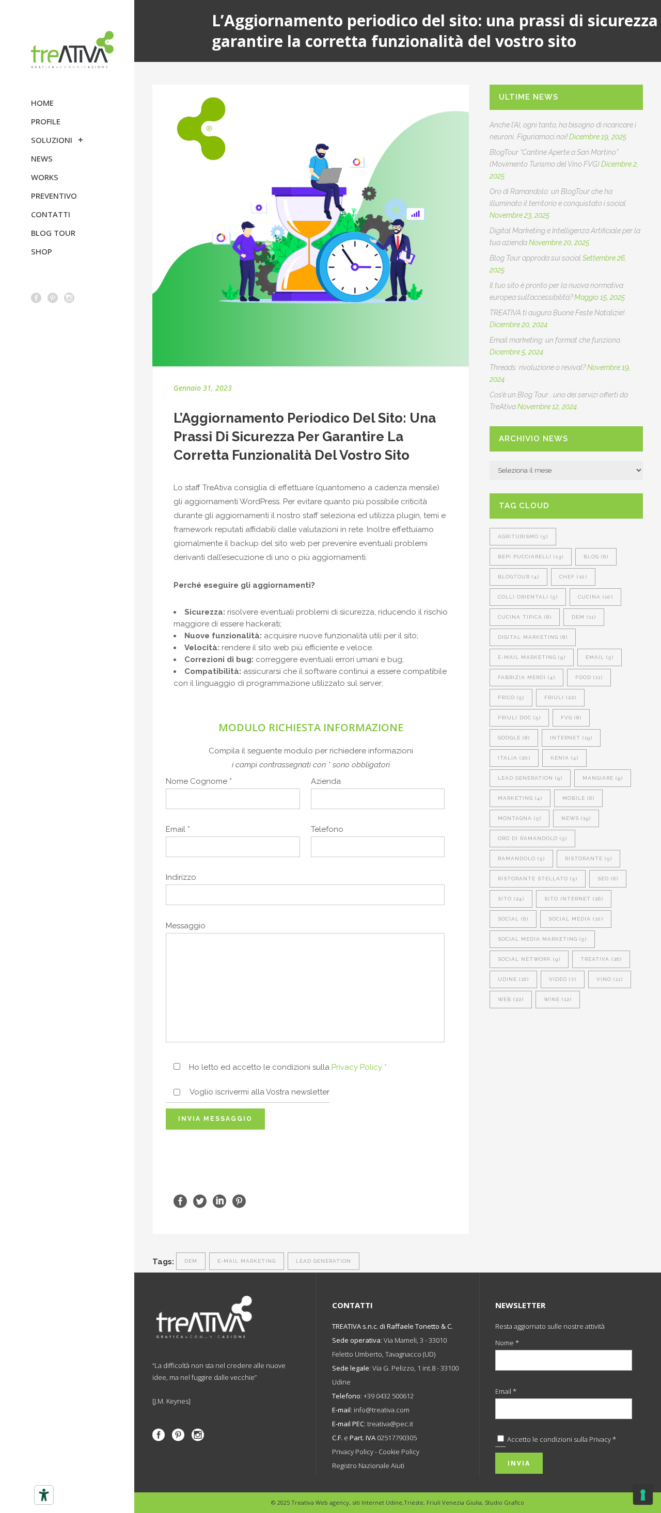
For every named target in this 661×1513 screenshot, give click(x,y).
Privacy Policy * (359, 1067)
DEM (190, 1261)
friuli (560, 697)
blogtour (518, 577)
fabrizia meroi (526, 677)
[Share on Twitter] (200, 1200)
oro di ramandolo (532, 838)
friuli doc (519, 717)
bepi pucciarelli (530, 556)
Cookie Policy (399, 1451)
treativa (601, 959)
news (576, 818)
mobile (578, 798)
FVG (571, 717)
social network (529, 959)
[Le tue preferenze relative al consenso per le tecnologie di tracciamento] (643, 1495)
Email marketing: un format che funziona (555, 340)
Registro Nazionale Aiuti (368, 1465)
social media (575, 919)
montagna (519, 818)
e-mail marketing (246, 1261)
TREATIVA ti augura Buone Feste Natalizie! (557, 313)
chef (573, 577)
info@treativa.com (382, 1409)
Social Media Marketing (542, 939)
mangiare (603, 778)
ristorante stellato (537, 878)
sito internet (573, 899)
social (513, 919)
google (514, 738)
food (589, 677)
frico (511, 697)
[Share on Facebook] (180, 1200)
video (562, 979)
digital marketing (533, 637)
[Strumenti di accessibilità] (44, 1495)
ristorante (588, 858)
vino (609, 979)
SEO (607, 878)
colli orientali (528, 597)
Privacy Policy (352, 1451)
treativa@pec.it (390, 1423)
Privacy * (602, 1439)
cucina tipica (525, 617)
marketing (520, 798)
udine (513, 979)
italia (514, 758)
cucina (595, 597)
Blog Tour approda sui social (535, 258)
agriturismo (523, 536)
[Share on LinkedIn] (219, 1200)
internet (571, 738)
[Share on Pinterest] (239, 1200)
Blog (596, 556)
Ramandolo (521, 858)
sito (511, 899)
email (599, 657)
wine (558, 999)
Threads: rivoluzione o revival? (538, 367)
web (511, 999)
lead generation (323, 1261)
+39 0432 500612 (389, 1396)
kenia (564, 758)
